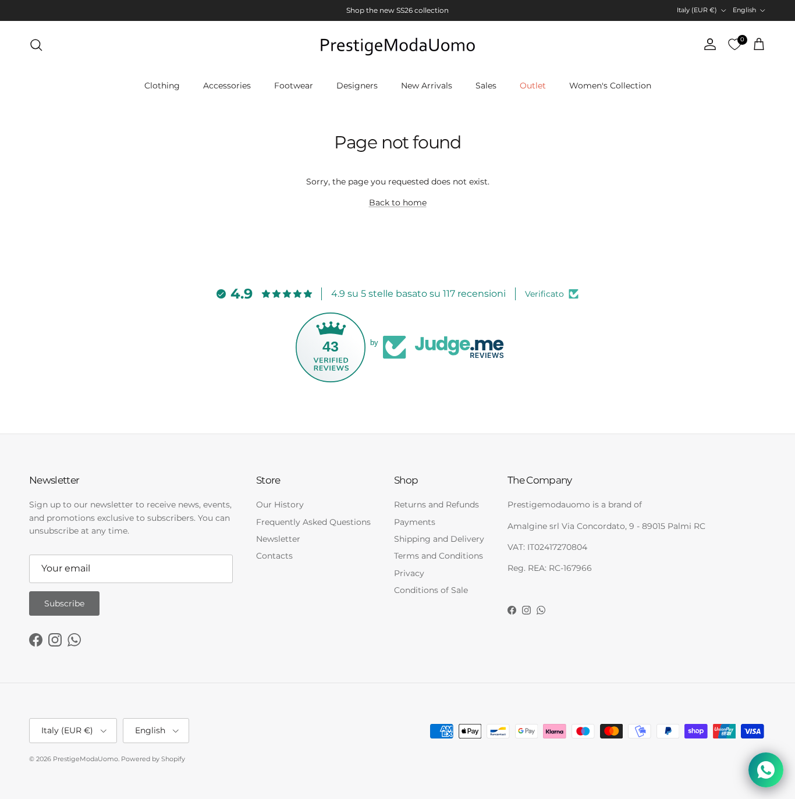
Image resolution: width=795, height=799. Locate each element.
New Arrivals (426, 85)
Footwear (293, 85)
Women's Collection (610, 85)
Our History (280, 504)
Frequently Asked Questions (313, 522)
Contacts (274, 556)
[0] (734, 45)
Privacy (409, 573)
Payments (414, 522)
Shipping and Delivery (439, 539)
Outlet (533, 85)
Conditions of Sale (431, 590)
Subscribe (64, 603)
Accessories (227, 85)
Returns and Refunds (436, 504)
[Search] (36, 45)
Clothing (162, 85)
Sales (485, 85)
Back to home (398, 202)
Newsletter (278, 539)
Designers (357, 85)
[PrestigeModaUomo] (397, 45)
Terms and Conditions (438, 556)
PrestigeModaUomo (85, 759)
